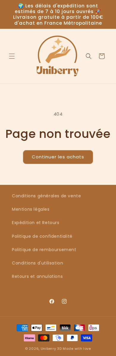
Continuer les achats (58, 157)
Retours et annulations (37, 276)
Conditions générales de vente (46, 196)
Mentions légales (31, 209)
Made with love (77, 348)
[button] (11, 56)
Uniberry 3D (51, 348)
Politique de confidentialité (42, 236)
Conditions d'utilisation (37, 263)
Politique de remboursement (44, 250)
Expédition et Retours (35, 223)
